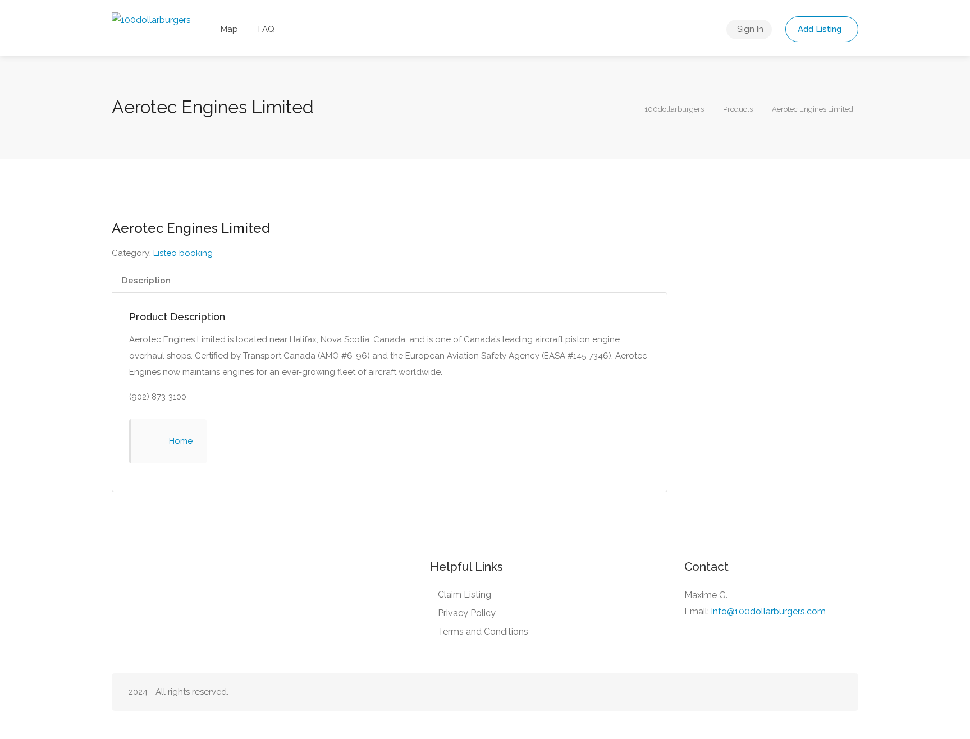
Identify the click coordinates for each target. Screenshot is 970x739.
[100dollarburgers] (151, 19)
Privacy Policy (467, 613)
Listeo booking (183, 253)
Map (229, 29)
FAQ (266, 29)
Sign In (750, 29)
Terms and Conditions (483, 631)
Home (181, 441)
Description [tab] (146, 281)
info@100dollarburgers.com (768, 611)
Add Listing (821, 29)
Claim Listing (464, 594)
